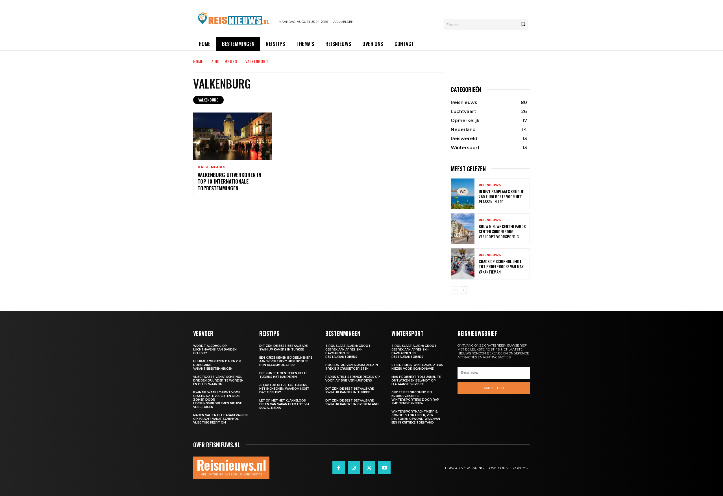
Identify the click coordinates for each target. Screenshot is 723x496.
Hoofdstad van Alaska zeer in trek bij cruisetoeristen (351, 367)
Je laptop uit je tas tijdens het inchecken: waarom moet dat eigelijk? (284, 388)
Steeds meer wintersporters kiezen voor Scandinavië (417, 367)
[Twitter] (369, 467)
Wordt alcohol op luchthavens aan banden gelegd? (215, 349)
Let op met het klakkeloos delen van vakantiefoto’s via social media (284, 404)
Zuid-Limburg (224, 61)
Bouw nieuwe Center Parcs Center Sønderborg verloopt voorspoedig (502, 231)
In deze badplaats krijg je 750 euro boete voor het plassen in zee (501, 196)
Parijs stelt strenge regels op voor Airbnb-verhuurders (352, 378)
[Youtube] (384, 467)
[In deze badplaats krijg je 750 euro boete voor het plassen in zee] (462, 193)
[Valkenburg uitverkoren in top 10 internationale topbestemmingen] (232, 136)
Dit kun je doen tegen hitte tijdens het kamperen (283, 375)
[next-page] (463, 290)
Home (198, 61)
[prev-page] (454, 290)
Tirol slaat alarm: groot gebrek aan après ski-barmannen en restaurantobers (348, 351)
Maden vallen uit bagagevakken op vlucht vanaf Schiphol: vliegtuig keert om (220, 418)
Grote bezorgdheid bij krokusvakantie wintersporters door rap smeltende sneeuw (415, 398)
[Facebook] (338, 467)
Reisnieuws (490, 185)
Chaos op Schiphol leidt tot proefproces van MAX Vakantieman (501, 266)
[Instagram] (354, 467)
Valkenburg (208, 100)
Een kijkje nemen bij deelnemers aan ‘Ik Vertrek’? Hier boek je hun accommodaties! (286, 361)
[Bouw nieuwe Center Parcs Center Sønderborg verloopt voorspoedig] (462, 228)
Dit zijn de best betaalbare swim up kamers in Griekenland (352, 402)
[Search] (523, 24)
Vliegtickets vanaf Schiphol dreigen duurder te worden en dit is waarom (218, 380)
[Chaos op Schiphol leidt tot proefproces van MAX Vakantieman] (462, 263)
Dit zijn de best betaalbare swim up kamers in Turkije (283, 347)
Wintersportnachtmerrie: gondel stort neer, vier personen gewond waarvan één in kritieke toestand (415, 417)
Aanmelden (494, 388)
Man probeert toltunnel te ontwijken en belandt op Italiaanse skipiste (416, 380)
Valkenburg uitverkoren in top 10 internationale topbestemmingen (229, 181)
